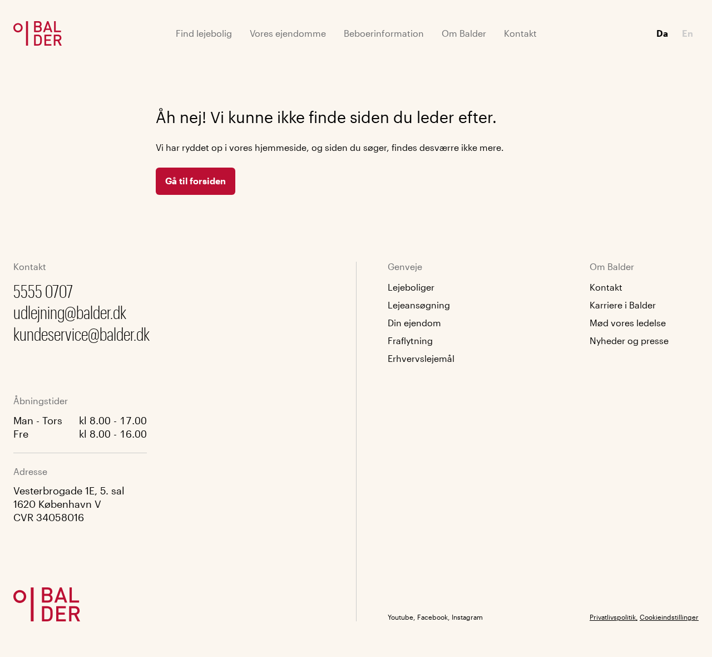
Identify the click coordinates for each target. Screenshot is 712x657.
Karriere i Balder (623, 305)
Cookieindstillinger (669, 617)
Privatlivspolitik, (613, 617)
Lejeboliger (411, 287)
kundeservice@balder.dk (81, 333)
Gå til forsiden (195, 180)
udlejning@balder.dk (69, 312)
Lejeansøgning (419, 305)
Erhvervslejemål (421, 358)
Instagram (467, 617)
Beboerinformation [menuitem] (384, 33)
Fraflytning (410, 340)
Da (662, 33)
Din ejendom (414, 322)
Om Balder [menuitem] (464, 33)
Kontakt (606, 287)
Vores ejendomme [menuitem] (288, 33)
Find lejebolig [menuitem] (204, 33)
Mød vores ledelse (628, 322)
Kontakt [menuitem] (520, 33)
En (687, 33)
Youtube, (401, 617)
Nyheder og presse (629, 340)
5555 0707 (43, 291)
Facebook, (433, 617)
